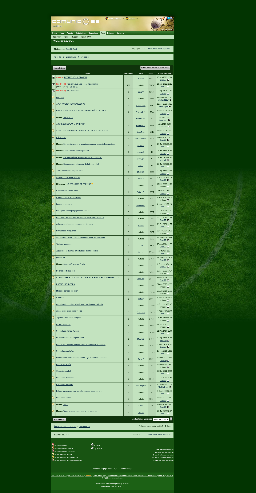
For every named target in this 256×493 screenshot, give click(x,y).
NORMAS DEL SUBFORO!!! (75, 77)
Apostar (70, 33)
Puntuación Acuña (63, 364)
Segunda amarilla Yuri (65, 351)
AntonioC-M (140, 105)
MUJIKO (140, 172)
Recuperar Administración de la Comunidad (81, 164)
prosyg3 (140, 145)
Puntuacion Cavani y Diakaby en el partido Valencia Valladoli (80, 344)
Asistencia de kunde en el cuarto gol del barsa (74, 224)
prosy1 (140, 165)
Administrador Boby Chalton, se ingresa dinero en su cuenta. (80, 237)
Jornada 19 (68, 117)
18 (71, 87)
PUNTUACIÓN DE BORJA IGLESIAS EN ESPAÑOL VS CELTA (81, 111)
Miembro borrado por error (67, 291)
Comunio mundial (63, 371)
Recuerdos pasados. (64, 384)
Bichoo (141, 225)
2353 (155, 49)
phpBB (106, 469)
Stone (140, 252)
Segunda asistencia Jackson (67, 331)
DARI (75, 49)
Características (99, 475)
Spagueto (141, 279)
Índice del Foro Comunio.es (64, 57)
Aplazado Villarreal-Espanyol (68, 177)
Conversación (83, 57)
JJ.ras (140, 245)
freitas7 (141, 299)
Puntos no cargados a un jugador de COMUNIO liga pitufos (80, 217)
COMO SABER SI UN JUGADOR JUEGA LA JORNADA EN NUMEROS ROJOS (87, 278)
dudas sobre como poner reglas (69, 311)
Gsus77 (69, 49)
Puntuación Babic (63, 398)
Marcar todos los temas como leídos (155, 68)
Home (54, 33)
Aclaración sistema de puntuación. (70, 171)
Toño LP (140, 192)
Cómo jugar (94, 33)
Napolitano (140, 119)
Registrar (57, 37)
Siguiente (167, 49)
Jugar (62, 33)
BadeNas (140, 132)
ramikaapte (163, 107)
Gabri (141, 406)
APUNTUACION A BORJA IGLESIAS (70, 104)
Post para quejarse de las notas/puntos (82, 84)
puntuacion (60, 258)
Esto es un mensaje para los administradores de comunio (79, 391)
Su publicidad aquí (59, 475)
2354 (160, 49)
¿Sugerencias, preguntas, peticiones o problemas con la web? (131, 475)
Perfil (66, 37)
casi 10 (141, 412)
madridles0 (140, 205)
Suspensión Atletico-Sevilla (74, 264)
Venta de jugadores (64, 244)
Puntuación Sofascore (65, 378)
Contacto (120, 33)
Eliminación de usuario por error (76, 151)
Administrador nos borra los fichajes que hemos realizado (79, 304)
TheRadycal (141, 386)
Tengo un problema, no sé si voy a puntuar (80, 411)
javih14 (141, 179)
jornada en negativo (64, 204)
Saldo (65, 404)
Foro (103, 33)
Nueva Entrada (59, 68)
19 (74, 87)
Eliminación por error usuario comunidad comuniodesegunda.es (89, 144)
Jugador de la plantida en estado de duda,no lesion (77, 251)
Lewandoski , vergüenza (66, 231)
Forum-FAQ (86, 37)
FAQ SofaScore (73, 91)
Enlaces (110, 33)
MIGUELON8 (140, 139)
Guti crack (60, 97)
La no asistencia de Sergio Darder (70, 338)
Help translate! (166, 29)
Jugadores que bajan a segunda (69, 318)
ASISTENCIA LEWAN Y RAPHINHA (70, 124)
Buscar (75, 37)
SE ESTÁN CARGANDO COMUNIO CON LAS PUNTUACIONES (82, 131)
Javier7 (141, 359)
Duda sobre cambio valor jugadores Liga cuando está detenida (81, 358)
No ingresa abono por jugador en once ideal (74, 211)
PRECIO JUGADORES (65, 284)
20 (76, 87)
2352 (150, 49)
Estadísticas (81, 33)
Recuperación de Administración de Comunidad (82, 157)
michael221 (163, 100)
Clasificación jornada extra (67, 191)
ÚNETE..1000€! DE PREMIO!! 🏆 (80, 184)
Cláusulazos (61, 137)
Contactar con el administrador (68, 197)
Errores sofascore (63, 324)
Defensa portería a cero (65, 271)
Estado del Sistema (76, 475)
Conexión (60, 298)
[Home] (71, 22)
